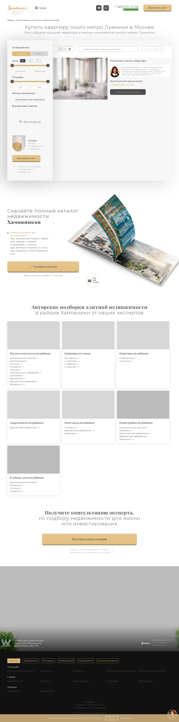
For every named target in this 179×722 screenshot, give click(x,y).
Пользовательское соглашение (90, 708)
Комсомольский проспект (23, 358)
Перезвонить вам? (26, 158)
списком (21, 54)
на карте (39, 54)
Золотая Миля (47, 691)
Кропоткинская (18, 361)
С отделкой (71, 367)
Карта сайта (101, 713)
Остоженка (16, 367)
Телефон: (89, 705)
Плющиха (15, 370)
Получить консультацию (89, 539)
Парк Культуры (80, 681)
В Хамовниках (126, 358)
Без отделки (71, 358)
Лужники (15, 364)
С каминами (71, 361)
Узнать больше (126, 718)
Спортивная (16, 375)
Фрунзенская (17, 378)
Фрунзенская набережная (23, 381)
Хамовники (16, 384)
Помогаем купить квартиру (128, 60)
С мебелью (70, 364)
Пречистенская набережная (24, 373)
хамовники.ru (87, 713)
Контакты (89, 702)
